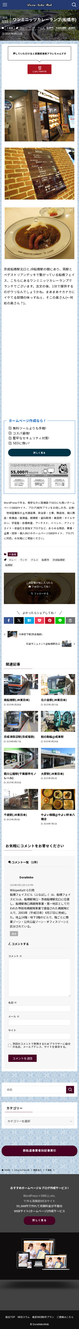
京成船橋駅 (61, 27)
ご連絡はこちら (65, 1317)
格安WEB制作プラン (43, 1317)
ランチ (32, 27)
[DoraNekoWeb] (39, 5)
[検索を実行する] (70, 1089)
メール (13, 1016)
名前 (12, 1002)
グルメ (41, 27)
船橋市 (50, 27)
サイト (12, 1030)
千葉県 (9, 28)
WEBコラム (24, 1317)
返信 (14, 933)
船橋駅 (72, 27)
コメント (15, 956)
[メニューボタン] (5, 5)
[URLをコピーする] (70, 620)
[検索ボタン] (74, 5)
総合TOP (10, 1317)
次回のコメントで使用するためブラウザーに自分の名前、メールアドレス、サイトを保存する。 (41, 1045)
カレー (23, 27)
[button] (8, 620)
